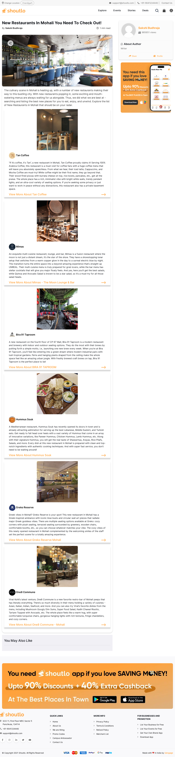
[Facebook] (2, 739)
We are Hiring (59, 730)
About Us (57, 726)
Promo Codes (59, 734)
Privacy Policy (102, 721)
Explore (102, 10)
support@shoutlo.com (123, 3)
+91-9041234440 (149, 3)
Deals (145, 10)
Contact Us (167, 3)
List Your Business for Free (152, 724)
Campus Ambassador (62, 738)
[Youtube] (29, 739)
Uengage (169, 753)
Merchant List (102, 734)
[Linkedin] (16, 739)
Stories (131, 10)
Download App (146, 737)
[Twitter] (23, 739)
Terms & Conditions (105, 726)
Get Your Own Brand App (151, 733)
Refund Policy (102, 730)
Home (55, 721)
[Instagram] (9, 739)
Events (117, 10)
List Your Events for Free (151, 729)
